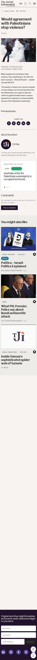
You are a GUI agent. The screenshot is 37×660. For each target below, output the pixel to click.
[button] (4, 187)
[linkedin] (3, 652)
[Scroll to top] (33, 655)
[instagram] (11, 652)
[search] (30, 4)
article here (11, 111)
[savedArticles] (25, 4)
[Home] (8, 3)
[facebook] (18, 652)
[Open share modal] (33, 649)
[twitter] (26, 652)
